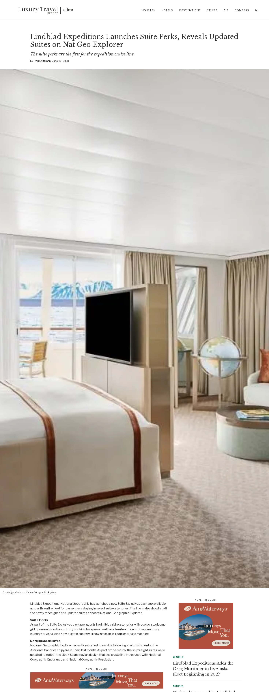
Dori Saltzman (42, 60)
